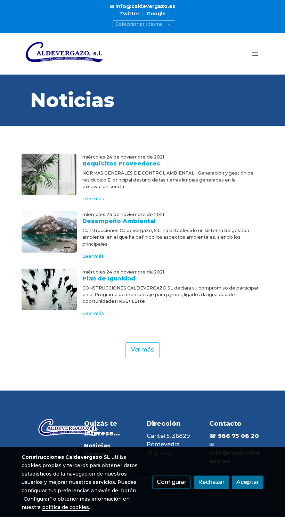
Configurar (171, 482)
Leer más (93, 198)
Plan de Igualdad (108, 278)
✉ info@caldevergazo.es (142, 6)
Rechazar (211, 482)
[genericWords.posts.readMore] (49, 174)
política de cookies (65, 507)
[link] (66, 54)
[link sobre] (48, 428)
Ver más (142, 349)
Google (156, 13)
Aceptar (247, 482)
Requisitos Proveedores (121, 163)
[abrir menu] (255, 53)
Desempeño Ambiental (119, 221)
